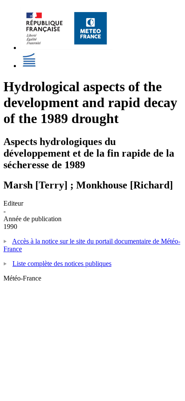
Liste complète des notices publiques (61, 263)
